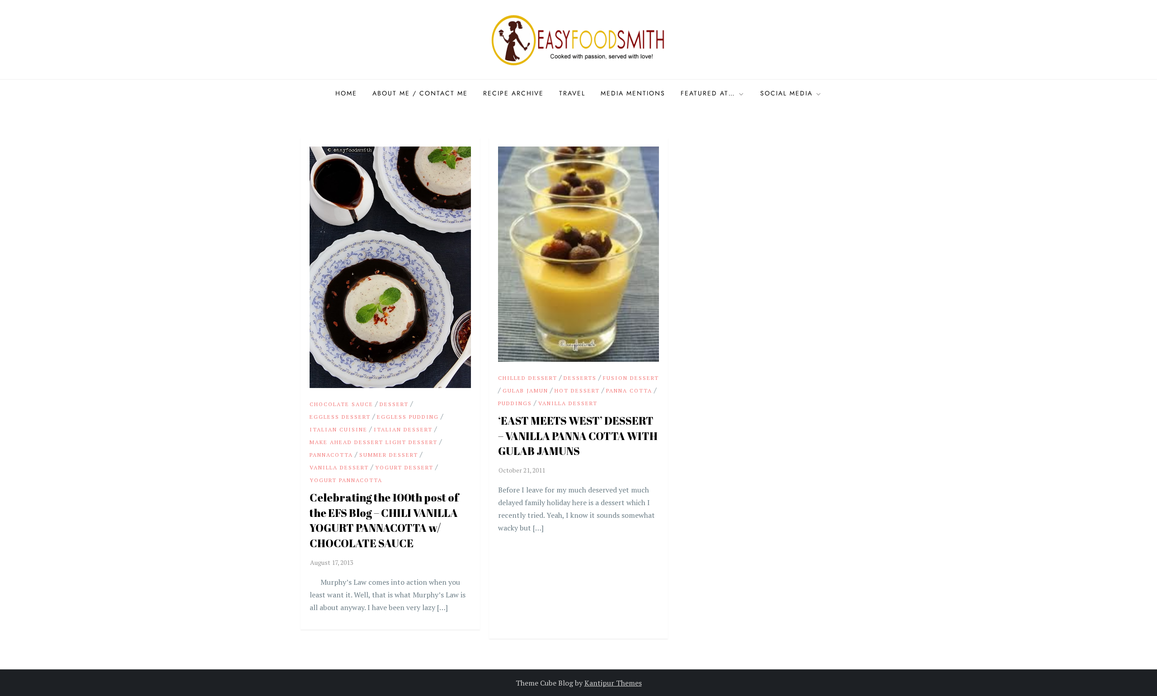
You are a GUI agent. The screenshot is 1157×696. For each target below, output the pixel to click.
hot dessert (577, 390)
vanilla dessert (339, 467)
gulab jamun (525, 390)
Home (346, 93)
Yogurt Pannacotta (346, 480)
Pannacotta (331, 454)
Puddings (515, 403)
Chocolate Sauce (341, 404)
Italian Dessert (403, 429)
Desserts (580, 377)
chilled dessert (527, 377)
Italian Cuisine (338, 429)
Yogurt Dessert (404, 467)
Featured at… (708, 93)
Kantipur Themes (613, 683)
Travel (572, 93)
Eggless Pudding (408, 416)
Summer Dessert (388, 454)
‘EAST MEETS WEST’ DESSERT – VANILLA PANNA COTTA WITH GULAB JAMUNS (578, 435)
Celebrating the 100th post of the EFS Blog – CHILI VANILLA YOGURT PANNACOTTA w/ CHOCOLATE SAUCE (384, 520)
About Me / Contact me (420, 93)
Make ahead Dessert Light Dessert (373, 442)
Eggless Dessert (340, 416)
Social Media (786, 93)
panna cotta (629, 390)
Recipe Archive (513, 93)
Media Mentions (633, 93)
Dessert (394, 404)
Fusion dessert (631, 377)
